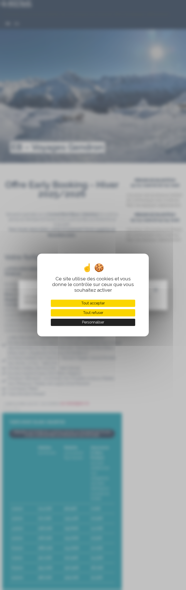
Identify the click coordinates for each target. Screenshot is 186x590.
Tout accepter (93, 303)
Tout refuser (93, 313)
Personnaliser (93, 322)
